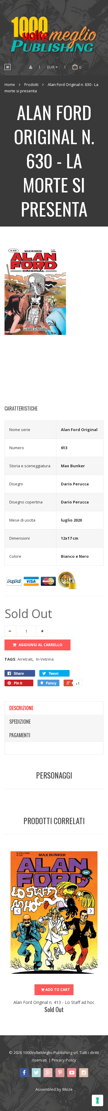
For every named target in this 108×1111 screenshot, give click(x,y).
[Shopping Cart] (75, 67)
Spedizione (20, 721)
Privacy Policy (64, 1060)
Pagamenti (19, 735)
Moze (67, 1089)
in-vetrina (45, 659)
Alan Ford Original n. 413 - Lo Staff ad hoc (54, 1002)
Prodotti (31, 84)
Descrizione (21, 708)
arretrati (25, 659)
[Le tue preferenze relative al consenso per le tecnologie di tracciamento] (97, 1100)
